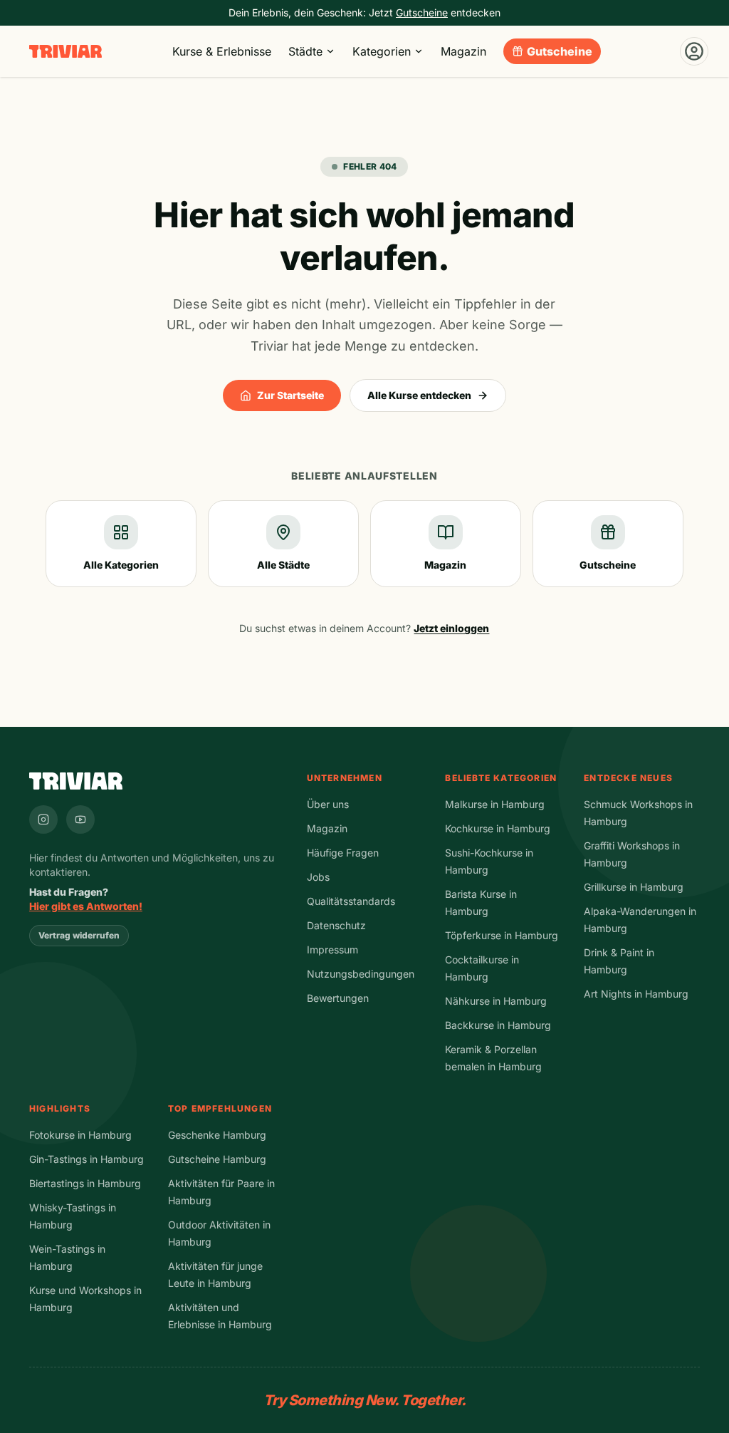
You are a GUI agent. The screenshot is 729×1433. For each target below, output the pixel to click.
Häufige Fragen (343, 853)
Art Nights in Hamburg (636, 994)
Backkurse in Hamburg (498, 1025)
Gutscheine (559, 51)
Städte (305, 51)
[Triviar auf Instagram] (43, 819)
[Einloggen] (694, 51)
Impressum (332, 949)
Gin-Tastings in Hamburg (86, 1159)
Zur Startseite (290, 395)
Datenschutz (336, 925)
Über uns (328, 804)
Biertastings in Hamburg (85, 1183)
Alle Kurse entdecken (419, 395)
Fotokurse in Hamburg (80, 1135)
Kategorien (381, 51)
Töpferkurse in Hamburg (501, 935)
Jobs (318, 877)
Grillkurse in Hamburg (633, 887)
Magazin (463, 51)
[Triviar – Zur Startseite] (65, 51)
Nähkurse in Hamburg (496, 1001)
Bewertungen (338, 998)
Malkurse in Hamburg (495, 804)
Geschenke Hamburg (217, 1135)
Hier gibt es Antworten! (85, 906)
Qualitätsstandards (351, 901)
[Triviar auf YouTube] (80, 819)
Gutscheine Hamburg (217, 1159)
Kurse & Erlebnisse (221, 51)
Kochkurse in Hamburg (497, 828)
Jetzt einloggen (451, 628)
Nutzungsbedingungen (360, 974)
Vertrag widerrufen (79, 935)
